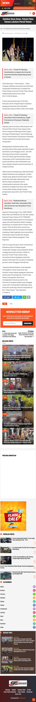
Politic (1, 627)
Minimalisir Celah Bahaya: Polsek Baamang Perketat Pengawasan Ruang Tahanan (18, 425)
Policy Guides (21, 692)
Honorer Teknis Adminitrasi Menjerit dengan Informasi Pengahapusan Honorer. (17, 567)
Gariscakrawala (21, 698)
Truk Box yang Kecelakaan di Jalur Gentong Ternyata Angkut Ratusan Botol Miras (22, 558)
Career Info (18, 694)
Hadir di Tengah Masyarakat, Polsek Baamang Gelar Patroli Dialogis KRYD (17, 392)
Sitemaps (7, 690)
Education (2, 598)
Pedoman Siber (22, 690)
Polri (11, 304)
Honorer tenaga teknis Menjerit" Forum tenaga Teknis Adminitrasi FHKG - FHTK (23, 539)
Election (2, 601)
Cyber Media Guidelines (10, 692)
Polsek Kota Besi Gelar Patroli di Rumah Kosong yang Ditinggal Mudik (23, 573)
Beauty (2, 587)
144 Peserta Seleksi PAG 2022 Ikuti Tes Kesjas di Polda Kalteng (23, 548)
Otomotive (2, 624)
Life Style (2, 613)
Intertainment (3, 609)
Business (2, 590)
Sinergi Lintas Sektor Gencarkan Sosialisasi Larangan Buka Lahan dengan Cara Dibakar (18, 408)
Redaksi (14, 690)
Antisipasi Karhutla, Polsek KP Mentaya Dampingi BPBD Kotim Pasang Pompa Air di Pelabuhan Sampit (17, 441)
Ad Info (29, 690)
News (1, 620)
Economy (2, 594)
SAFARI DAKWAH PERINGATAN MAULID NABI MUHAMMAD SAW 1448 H (15, 375)
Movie (1, 616)
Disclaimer (29, 692)
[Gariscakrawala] (18, 686)
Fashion (2, 605)
